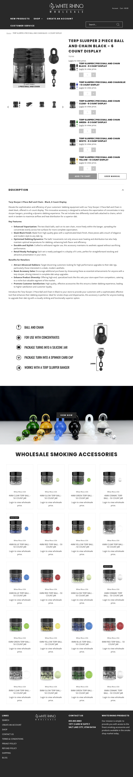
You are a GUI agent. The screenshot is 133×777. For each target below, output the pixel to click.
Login (71, 60)
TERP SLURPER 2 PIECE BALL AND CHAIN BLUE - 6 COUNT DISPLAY (102, 83)
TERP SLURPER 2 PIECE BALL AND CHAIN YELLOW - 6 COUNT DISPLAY (99, 158)
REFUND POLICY (9, 748)
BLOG (4, 757)
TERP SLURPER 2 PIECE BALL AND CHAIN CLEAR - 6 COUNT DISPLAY (99, 102)
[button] (8, 107)
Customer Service (22, 25)
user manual (112, 176)
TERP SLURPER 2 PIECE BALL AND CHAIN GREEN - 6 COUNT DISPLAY (99, 121)
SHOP (4, 729)
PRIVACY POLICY (9, 743)
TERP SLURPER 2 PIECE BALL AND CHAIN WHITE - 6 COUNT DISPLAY (99, 139)
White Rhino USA (20, 492)
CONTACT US (8, 734)
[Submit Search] (118, 24)
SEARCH (5, 720)
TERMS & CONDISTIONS (12, 739)
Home (8, 33)
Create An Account (60, 18)
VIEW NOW (66, 415)
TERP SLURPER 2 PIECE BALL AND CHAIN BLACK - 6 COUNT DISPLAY (99, 64)
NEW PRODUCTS (20, 18)
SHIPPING (6, 753)
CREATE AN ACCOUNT (11, 724)
